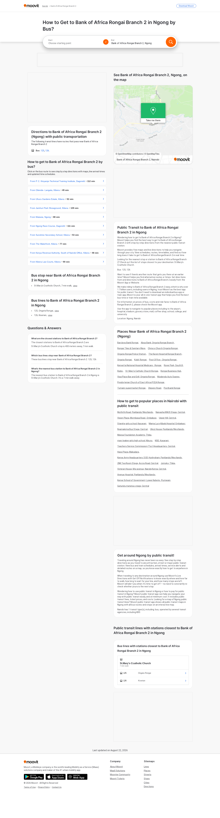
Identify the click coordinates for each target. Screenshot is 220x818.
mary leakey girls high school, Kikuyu (134, 440)
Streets (147, 774)
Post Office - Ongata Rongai (163, 359)
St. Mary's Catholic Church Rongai (141, 371)
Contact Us (57, 787)
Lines (146, 766)
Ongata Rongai (124, 359)
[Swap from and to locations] (106, 42)
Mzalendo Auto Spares (168, 376)
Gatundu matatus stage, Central (133, 486)
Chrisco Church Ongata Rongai (163, 348)
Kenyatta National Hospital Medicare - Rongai (139, 365)
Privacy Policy (44, 787)
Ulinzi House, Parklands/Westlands (167, 429)
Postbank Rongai (172, 388)
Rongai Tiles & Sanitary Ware (131, 348)
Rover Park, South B (173, 365)
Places (147, 770)
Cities (146, 782)
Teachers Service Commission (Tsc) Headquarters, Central (146, 446)
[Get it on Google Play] (34, 777)
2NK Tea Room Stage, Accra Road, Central (137, 463)
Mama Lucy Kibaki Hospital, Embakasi (167, 423)
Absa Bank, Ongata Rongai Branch (157, 342)
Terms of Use (30, 787)
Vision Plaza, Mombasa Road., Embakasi (136, 418)
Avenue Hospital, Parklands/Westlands (136, 474)
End (112, 40)
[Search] (171, 42)
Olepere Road (154, 388)
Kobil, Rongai (140, 359)
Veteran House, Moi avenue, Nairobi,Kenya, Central (141, 469)
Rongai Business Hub (171, 371)
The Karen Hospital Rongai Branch (165, 354)
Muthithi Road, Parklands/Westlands (135, 412)
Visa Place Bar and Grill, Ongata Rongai (136, 376)
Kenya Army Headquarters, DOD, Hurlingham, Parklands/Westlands (149, 457)
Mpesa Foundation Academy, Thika (134, 435)
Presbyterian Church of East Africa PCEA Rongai (140, 382)
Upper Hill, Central (167, 418)
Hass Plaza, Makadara (128, 452)
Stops (147, 778)
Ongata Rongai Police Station (131, 354)
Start (50, 40)
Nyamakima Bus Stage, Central (132, 429)
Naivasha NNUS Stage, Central (170, 412)
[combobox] (74, 43)
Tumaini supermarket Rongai (131, 388)
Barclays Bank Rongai (127, 342)
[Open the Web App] (77, 777)
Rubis (120, 371)
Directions (149, 786)
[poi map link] (153, 125)
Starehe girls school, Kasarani (131, 423)
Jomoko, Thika (168, 463)
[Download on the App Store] (55, 777)
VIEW (75, 285)
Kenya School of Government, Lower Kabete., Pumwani (143, 480)
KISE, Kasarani (162, 440)
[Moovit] (31, 6)
